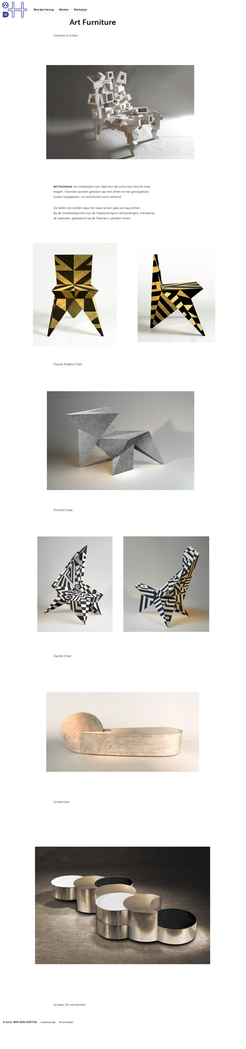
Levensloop (48, 1022)
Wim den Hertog (44, 9)
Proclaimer (66, 1022)
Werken (64, 9)
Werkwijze (80, 9)
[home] (14, 10)
